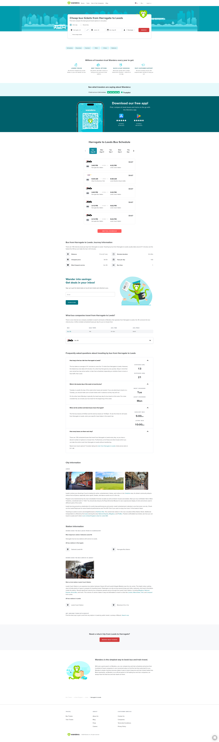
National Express (103, 514)
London (130, 592)
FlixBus (120, 514)
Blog (107, 3)
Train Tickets (69, 719)
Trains (88, 3)
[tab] (75, 26)
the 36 (69, 331)
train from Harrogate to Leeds (106, 446)
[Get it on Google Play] (139, 116)
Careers (95, 726)
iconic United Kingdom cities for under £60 (95, 516)
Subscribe (72, 302)
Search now (125, 615)
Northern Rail (100, 511)
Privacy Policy (122, 726)
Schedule (70, 48)
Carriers (87, 48)
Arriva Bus (74, 592)
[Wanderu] (73, 3)
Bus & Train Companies (97, 3)
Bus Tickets (69, 697)
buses (86, 514)
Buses (83, 3)
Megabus (112, 514)
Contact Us (121, 716)
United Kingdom (78, 697)
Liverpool (149, 592)
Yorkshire (127, 493)
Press (94, 723)
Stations (113, 48)
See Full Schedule (109, 231)
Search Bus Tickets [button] (109, 639)
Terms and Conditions (124, 723)
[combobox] (77, 30)
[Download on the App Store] (121, 116)
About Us (95, 716)
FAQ (96, 48)
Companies (121, 719)
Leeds (86, 697)
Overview (78, 48)
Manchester (136, 592)
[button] (136, 3)
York (142, 592)
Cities (105, 48)
